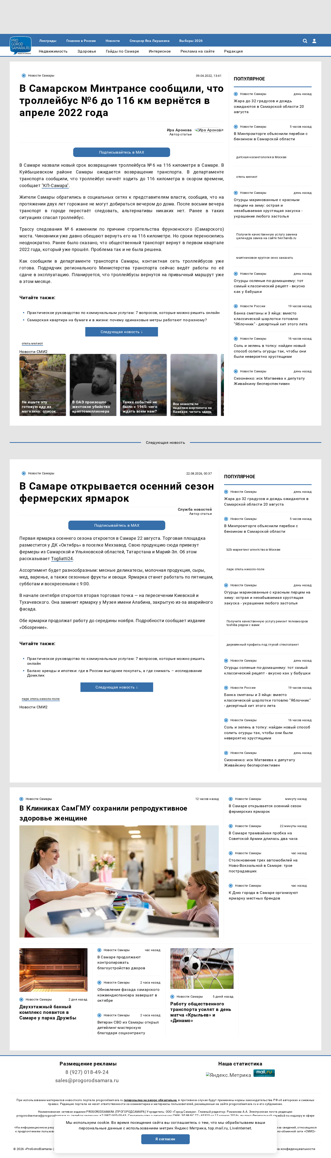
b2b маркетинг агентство (246, 549)
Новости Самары (41, 75)
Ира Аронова (179, 130)
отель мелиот (32, 343)
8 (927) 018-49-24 (87, 1072)
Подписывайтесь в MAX (121, 152)
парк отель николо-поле (41, 699)
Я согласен (165, 1139)
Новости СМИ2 (33, 351)
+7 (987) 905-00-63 (113, 1115)
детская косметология (253, 157)
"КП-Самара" (55, 185)
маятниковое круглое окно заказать (264, 257)
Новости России (252, 306)
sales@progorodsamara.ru (87, 1080)
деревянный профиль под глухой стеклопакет (263, 644)
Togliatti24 (62, 558)
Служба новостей (195, 509)
